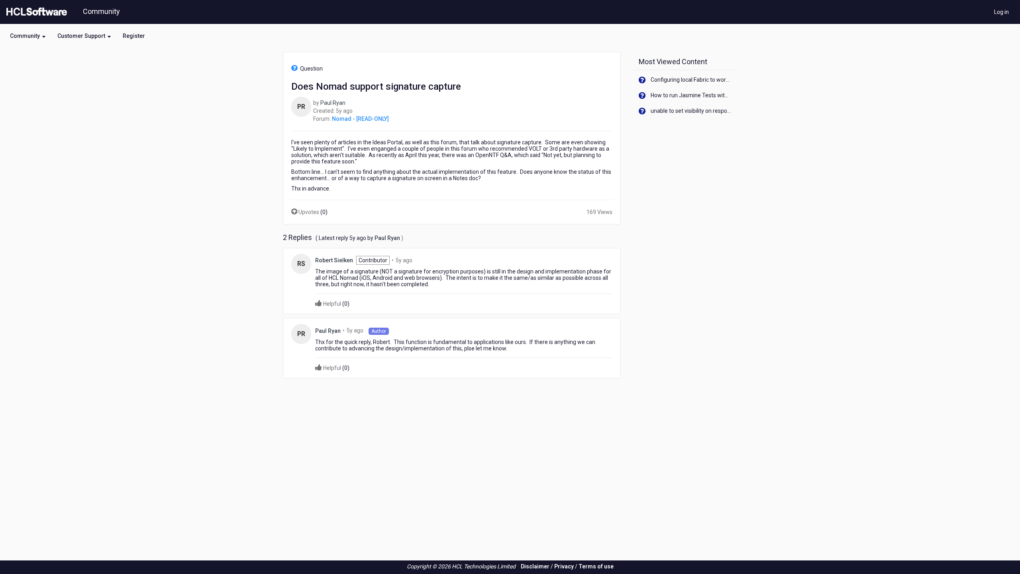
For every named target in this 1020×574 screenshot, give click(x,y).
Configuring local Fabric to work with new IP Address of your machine (691, 80)
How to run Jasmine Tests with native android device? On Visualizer (691, 95)
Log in (1001, 12)
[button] (27, 36)
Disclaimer (535, 566)
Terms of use (596, 566)
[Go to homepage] (35, 12)
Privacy (564, 566)
